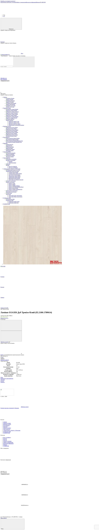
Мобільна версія (24, 406)
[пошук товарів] (24, 62)
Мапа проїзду (4, 518)
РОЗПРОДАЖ (6, 204)
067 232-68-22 (4, 79)
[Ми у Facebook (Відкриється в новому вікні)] (11, 12)
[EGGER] (3, 266)
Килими (10, 161)
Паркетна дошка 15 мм (14, 122)
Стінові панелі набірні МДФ (15, 173)
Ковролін (5, 143)
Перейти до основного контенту (8, 1)
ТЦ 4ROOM (43, 2)
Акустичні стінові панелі (14, 174)
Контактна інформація (31, 2)
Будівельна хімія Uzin (13, 202)
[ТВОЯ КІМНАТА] (7, 395)
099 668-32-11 (4, 78)
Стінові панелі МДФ (13, 172)
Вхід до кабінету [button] (7, 437)
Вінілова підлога (7, 126)
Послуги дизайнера (13, 167)
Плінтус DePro (12, 184)
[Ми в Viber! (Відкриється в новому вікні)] (31, 12)
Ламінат (5, 97)
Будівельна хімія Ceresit (14, 201)
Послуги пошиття (13, 166)
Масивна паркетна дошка (14, 123)
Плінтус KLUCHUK (13, 188)
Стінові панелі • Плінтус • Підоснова (11, 168)
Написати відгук (4, 318)
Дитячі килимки (12, 162)
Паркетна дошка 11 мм (14, 121)
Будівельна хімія (7, 198)
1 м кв (2, 357)
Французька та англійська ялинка (16, 125)
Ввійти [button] (2, 354)
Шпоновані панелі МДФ (14, 178)
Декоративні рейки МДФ (14, 177)
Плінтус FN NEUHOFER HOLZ (16, 187)
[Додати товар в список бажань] (11, 336)
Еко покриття (6, 137)
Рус (4, 16)
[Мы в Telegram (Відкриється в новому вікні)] (51, 12)
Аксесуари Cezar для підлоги (15, 195)
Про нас (6, 2)
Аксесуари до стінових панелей (16, 179)
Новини (38, 2)
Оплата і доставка (12, 2)
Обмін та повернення (21, 2)
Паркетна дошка (7, 108)
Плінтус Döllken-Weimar (14, 185)
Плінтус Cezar (12, 183)
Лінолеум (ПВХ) (7, 151)
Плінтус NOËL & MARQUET (15, 189)
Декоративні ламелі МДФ (14, 176)
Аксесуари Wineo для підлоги (15, 196)
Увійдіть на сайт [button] (4, 342)
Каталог (2, 2)
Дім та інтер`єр (6, 157)
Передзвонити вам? (5, 80)
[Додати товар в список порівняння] (11, 325)
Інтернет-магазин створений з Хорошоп (10, 408)
